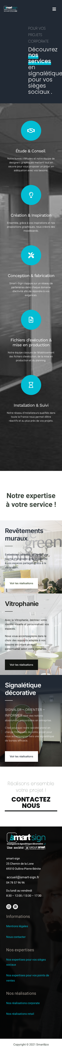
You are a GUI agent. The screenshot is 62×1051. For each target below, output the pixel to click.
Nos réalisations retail (20, 1014)
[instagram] (8, 906)
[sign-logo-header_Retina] (10, 7)
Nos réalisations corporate (23, 1003)
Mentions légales (17, 926)
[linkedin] (15, 906)
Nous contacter (16, 937)
